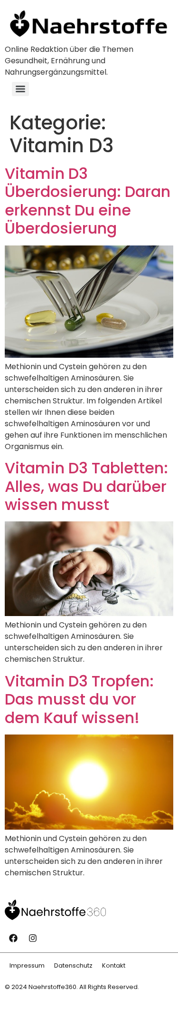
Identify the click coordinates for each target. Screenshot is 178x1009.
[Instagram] (32, 938)
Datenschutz (73, 965)
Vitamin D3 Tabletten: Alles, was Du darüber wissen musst (86, 486)
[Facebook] (13, 938)
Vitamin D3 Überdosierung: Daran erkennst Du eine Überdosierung (87, 201)
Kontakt (113, 965)
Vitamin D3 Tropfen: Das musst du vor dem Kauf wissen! (79, 699)
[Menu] (20, 89)
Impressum (27, 965)
